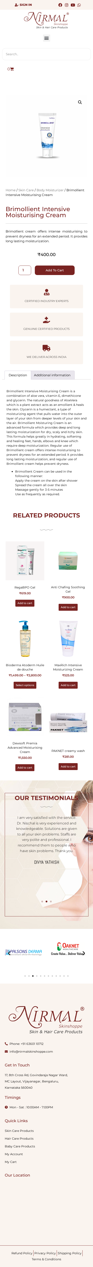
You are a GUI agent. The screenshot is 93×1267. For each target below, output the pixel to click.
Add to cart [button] (25, 603)
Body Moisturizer (50, 190)
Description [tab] (18, 375)
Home (11, 190)
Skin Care (26, 190)
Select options (25, 685)
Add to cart (55, 270)
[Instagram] (66, 5)
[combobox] (46, 54)
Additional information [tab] (52, 375)
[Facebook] (60, 5)
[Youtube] (73, 5)
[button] (46, 38)
